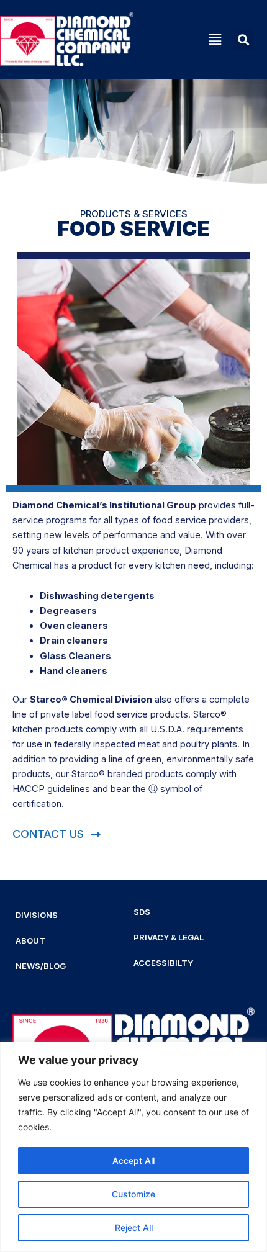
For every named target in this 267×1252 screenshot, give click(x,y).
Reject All (134, 1227)
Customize (133, 1194)
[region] (133, 1147)
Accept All (133, 1160)
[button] (180, 39)
